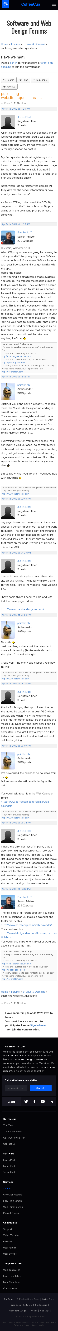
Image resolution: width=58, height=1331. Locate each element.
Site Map (44, 1311)
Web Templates (11, 1270)
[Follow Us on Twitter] (26, 1101)
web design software (32, 1059)
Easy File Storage (12, 1200)
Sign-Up (40, 1088)
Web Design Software (21, 1305)
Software (8, 1153)
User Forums (9, 1247)
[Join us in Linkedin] (51, 1101)
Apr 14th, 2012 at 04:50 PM (16, 615)
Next (20, 103)
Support (7, 1229)
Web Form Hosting (13, 1207)
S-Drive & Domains (34, 44)
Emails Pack (9, 1160)
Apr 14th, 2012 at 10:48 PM (16, 889)
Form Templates (11, 1282)
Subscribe (41, 80)
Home (4, 44)
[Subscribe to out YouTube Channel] (42, 1101)
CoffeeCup (9, 1119)
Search (9, 80)
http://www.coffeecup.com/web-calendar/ (26, 925)
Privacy (33, 1311)
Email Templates (12, 1276)
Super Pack (9, 1172)
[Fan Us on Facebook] (34, 1101)
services (7, 1063)
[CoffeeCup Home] (30, 5)
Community (10, 1222)
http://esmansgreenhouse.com (16, 356)
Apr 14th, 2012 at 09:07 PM (16, 745)
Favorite (10, 86)
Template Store (12, 1263)
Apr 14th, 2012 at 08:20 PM (16, 683)
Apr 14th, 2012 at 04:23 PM (16, 552)
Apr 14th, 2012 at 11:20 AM (16, 108)
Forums (15, 44)
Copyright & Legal (17, 1311)
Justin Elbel (24, 117)
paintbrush (23, 385)
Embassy (8, 1241)
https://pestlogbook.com (13, 362)
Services (8, 1182)
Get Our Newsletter (14, 1137)
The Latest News (12, 1131)
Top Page (8, 1299)
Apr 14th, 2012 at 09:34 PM (16, 822)
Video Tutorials (11, 1235)
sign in (14, 62)
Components (10, 1288)
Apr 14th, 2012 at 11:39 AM (16, 224)
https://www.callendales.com (15, 494)
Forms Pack (9, 1166)
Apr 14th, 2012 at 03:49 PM (16, 498)
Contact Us (9, 1143)
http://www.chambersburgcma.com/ (22, 609)
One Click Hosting (12, 1194)
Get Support (41, 1305)
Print (25, 80)
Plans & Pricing (11, 1213)
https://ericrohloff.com (12, 372)
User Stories (10, 1253)
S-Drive (7, 1188)
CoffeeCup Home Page (27, 1299)
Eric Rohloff (24, 232)
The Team (8, 1125)
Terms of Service (31, 1325)
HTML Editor (14, 1055)
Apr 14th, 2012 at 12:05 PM (16, 376)
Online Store (48, 1299)
